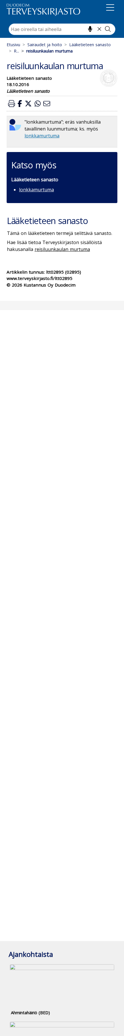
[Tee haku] (107, 29)
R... (16, 51)
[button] (11, 103)
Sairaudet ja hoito (44, 44)
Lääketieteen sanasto (90, 44)
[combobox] (62, 29)
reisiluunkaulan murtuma (62, 249)
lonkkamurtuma (42, 136)
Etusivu (13, 44)
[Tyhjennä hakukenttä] (99, 29)
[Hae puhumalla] (90, 29)
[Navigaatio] (110, 8)
